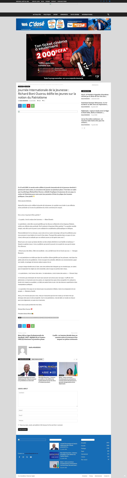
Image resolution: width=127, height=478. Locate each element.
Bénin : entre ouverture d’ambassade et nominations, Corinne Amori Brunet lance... (68, 463)
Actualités (37, 14)
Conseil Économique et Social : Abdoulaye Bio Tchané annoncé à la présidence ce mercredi (27, 379)
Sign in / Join (36, 1)
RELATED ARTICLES (24, 359)
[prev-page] (74, 359)
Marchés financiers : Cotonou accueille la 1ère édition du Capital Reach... (68, 454)
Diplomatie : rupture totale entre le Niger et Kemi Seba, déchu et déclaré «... (95, 111)
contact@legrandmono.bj (31, 453)
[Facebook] (101, 1)
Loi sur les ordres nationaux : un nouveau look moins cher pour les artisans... (92, 120)
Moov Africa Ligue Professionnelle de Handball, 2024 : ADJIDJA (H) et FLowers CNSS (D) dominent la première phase (31, 337)
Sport (55, 14)
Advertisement (98, 476)
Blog (42, 1)
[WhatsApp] (33, 106)
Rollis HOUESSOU (24, 100)
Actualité (24, 84)
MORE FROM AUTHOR (37, 359)
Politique (47, 14)
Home (19, 84)
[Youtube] (109, 1)
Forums (47, 1)
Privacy (91, 476)
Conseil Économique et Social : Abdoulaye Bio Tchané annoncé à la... (69, 445)
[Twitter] (107, 1)
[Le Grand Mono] (63, 7)
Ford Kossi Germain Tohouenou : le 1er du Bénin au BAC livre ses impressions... (94, 103)
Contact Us (106, 476)
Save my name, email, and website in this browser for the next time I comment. (41, 425)
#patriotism (45, 317)
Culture (83, 457)
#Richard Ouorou (54, 317)
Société (83, 445)
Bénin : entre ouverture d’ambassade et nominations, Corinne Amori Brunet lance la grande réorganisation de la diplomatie (67, 381)
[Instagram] (104, 1)
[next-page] (77, 359)
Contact (53, 1)
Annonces (64, 14)
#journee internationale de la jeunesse (32, 317)
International (87, 14)
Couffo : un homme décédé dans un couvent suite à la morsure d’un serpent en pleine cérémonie (65, 337)
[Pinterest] (28, 106)
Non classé (84, 459)
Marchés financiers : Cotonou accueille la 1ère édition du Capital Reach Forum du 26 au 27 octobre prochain (47, 380)
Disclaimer (84, 476)
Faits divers (75, 14)
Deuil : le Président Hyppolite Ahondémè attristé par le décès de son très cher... (94, 95)
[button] (108, 14)
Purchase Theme (62, 1)
